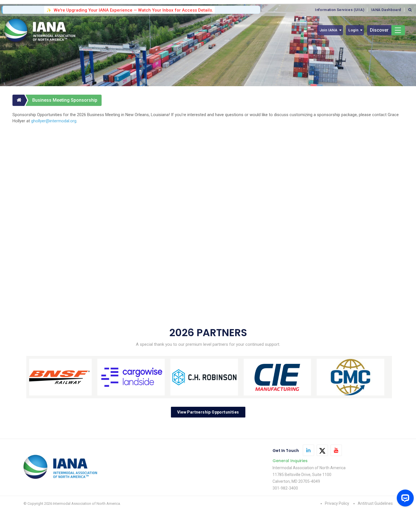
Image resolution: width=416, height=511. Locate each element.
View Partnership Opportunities (208, 412)
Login (353, 30)
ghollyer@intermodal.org (53, 120)
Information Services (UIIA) (339, 10)
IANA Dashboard (386, 10)
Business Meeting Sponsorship (64, 100)
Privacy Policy (337, 503)
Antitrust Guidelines (375, 503)
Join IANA (329, 30)
